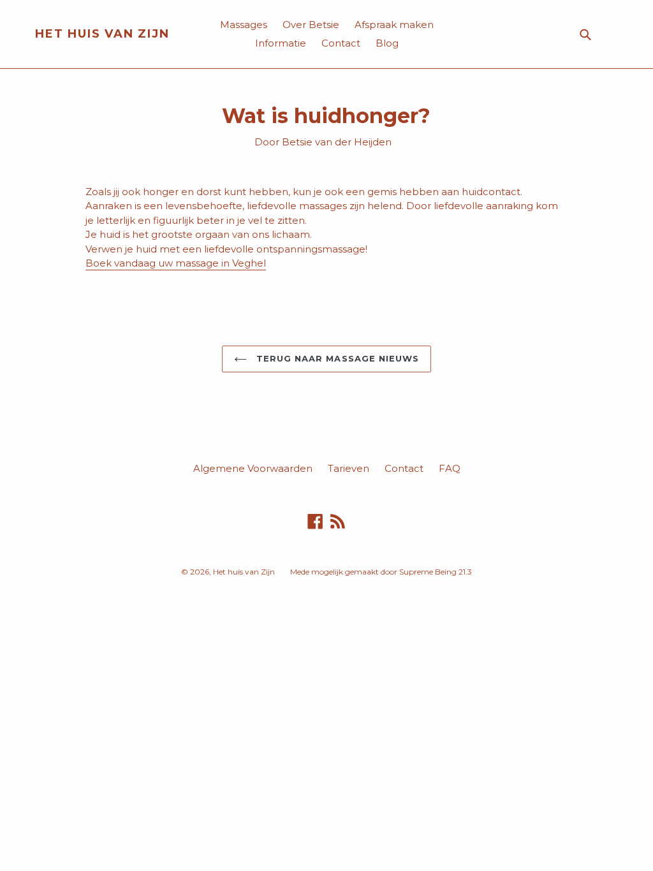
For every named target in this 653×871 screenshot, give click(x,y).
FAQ (449, 468)
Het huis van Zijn (102, 34)
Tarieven (348, 468)
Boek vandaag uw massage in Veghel (175, 263)
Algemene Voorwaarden (252, 468)
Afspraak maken (394, 24)
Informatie (280, 43)
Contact (340, 43)
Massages (243, 24)
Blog (387, 43)
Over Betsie (310, 24)
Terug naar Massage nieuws (336, 358)
